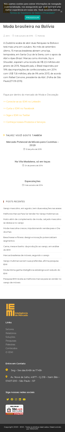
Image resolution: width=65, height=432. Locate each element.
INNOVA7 (34, 429)
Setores (10, 329)
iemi (8, 36)
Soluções (10, 337)
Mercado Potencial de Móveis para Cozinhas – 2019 (32, 143)
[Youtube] (24, 399)
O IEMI (9, 352)
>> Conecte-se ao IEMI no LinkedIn (22, 101)
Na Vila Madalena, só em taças (32, 161)
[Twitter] (7, 399)
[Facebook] (12, 399)
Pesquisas (11, 340)
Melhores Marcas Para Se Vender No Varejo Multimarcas (30, 214)
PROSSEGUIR (32, 17)
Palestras (10, 344)
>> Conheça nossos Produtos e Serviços (24, 122)
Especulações (32, 181)
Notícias (41, 36)
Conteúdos (11, 348)
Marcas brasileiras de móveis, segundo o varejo (26, 255)
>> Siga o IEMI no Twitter (16, 115)
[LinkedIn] (20, 399)
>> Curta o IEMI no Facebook (18, 108)
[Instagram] (16, 399)
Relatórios (11, 333)
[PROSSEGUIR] (61, 11)
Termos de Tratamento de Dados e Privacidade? (32, 13)
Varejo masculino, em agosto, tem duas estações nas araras (32, 208)
